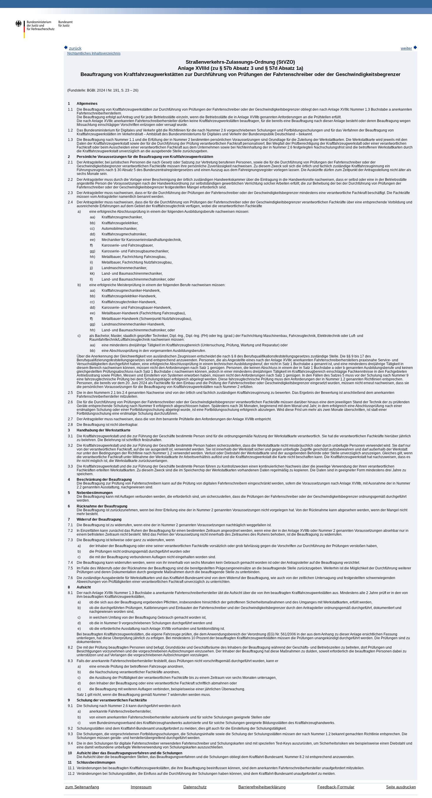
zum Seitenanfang (82, 787)
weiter (406, 48)
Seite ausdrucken (401, 787)
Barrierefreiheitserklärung (262, 787)
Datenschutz (195, 787)
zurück (75, 48)
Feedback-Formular (335, 787)
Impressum (141, 787)
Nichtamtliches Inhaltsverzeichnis (93, 53)
